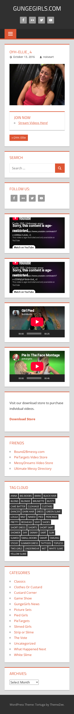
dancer (15, 511)
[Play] (14, 333)
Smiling (54, 538)
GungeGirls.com (37, 8)
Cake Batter (18, 506)
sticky (14, 543)
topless (58, 543)
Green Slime (53, 511)
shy (25, 532)
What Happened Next (30, 649)
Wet (44, 548)
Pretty (15, 522)
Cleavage (33, 506)
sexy (37, 522)
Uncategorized (24, 643)
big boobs (26, 495)
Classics (19, 581)
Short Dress (18, 527)
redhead (26, 522)
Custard (47, 506)
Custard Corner (25, 592)
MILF (22, 516)
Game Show (23, 598)
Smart (43, 538)
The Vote (20, 637)
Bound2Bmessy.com (29, 451)
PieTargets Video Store (30, 457)
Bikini (38, 495)
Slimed (15, 538)
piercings (51, 516)
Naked (32, 516)
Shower (15, 532)
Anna (14, 495)
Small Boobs (29, 538)
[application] (37, 232)
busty (50, 501)
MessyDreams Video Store (33, 463)
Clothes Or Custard (28, 587)
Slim (51, 532)
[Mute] (54, 333)
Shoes (46, 522)
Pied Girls (21, 615)
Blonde (25, 501)
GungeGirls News (26, 604)
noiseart (48, 57)
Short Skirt (47, 527)
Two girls (16, 548)
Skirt (43, 532)
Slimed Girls (22, 626)
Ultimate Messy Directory (33, 468)
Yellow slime (18, 553)
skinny (34, 532)
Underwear (32, 548)
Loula (14, 516)
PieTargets (22, 621)
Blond (14, 501)
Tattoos (46, 543)
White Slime (56, 548)
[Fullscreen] (60, 333)
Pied (40, 516)
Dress (40, 511)
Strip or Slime (24, 632)
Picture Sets (22, 609)
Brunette (38, 501)
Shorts (32, 527)
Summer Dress (29, 543)
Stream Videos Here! (33, 123)
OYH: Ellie (19, 138)
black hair (49, 495)
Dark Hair (28, 511)
